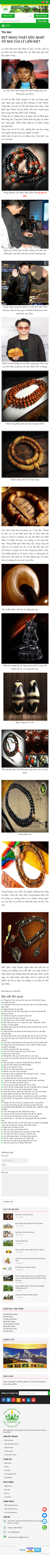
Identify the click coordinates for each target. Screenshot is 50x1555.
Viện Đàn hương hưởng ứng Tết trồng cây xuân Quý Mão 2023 (25, 1042)
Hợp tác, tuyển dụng (11, 1444)
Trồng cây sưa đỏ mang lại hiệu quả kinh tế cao (20, 1140)
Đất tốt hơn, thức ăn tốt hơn (24, 1215)
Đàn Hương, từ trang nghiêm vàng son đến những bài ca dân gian (23, 1099)
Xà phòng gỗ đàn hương (11, 1324)
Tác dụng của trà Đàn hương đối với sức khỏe (20, 1085)
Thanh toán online (10, 1455)
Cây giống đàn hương (10, 1314)
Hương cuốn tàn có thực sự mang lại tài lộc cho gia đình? (24, 1102)
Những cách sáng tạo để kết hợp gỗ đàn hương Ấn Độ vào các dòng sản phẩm (24, 1028)
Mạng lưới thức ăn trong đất (13, 1009)
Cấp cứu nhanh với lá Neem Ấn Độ (16, 1129)
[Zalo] (44, 1521)
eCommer (7, 1497)
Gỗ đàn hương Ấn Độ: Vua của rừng (16, 1049)
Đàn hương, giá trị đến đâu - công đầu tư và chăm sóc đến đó (25, 1096)
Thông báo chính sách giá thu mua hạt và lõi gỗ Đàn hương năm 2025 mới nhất (23, 1001)
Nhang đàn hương (9, 1326)
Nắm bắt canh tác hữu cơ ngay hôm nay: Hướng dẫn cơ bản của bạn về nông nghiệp (23, 1023)
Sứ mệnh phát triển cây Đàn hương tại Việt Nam (20, 1078)
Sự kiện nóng (8, 1447)
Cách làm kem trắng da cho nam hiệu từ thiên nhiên (22, 1131)
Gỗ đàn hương (8, 1317)
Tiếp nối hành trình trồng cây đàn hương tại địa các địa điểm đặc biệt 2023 (23, 1032)
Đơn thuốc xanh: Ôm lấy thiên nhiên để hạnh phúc (21, 1020)
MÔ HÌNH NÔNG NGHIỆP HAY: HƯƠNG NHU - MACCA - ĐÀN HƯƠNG (24, 1108)
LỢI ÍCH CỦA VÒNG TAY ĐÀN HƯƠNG (17, 1065)
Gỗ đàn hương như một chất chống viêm (18, 1016)
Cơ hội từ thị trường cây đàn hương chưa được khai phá (23, 1105)
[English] (47, 2)
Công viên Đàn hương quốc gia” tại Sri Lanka (19, 1051)
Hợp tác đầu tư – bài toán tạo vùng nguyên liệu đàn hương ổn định (23, 1119)
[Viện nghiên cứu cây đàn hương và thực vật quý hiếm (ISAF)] (12, 1417)
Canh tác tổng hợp (21, 1241)
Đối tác (6, 1467)
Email (3, 1165)
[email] (44, 1509)
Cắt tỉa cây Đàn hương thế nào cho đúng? (18, 1069)
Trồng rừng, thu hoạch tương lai (14, 1018)
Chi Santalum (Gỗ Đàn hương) (25, 1267)
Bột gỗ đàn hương (9, 1321)
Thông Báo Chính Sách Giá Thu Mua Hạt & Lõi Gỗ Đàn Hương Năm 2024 (24, 1005)
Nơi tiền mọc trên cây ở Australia (15, 1071)
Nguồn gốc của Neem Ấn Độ (14, 1127)
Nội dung (4, 1172)
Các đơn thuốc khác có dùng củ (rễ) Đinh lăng (20, 1134)
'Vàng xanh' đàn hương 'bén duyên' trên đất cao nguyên (23, 1114)
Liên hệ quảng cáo (10, 1512)
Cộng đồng (8, 1477)
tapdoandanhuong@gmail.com (18, 1537)
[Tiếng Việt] (43, 2)
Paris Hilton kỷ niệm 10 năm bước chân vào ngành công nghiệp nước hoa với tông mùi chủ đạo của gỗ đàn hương (24, 1123)
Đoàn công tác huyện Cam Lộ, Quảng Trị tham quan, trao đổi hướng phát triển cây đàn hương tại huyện (30, 1278)
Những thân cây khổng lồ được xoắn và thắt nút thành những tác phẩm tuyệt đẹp (23, 1046)
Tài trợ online (8, 1451)
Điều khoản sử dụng (11, 1505)
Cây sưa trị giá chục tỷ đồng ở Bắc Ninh (18, 1142)
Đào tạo (7, 1490)
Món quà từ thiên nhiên (12, 1053)
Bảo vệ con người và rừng (13, 1067)
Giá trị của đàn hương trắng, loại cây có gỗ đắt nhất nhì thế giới (26, 1087)
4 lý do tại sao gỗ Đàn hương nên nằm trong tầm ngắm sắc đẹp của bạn (24, 1059)
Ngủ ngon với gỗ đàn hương (24, 1232)
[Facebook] (44, 1515)
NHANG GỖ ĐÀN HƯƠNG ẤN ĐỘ (26, 1295)
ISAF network (8, 1440)
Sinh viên (7, 1470)
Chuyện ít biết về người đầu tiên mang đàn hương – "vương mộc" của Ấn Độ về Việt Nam (23, 1074)
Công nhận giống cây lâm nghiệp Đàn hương (19, 1111)
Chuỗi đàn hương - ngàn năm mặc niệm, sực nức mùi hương (25, 1091)
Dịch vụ (6, 1493)
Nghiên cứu (8, 1486)
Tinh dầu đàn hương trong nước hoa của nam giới (21, 1116)
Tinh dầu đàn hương (10, 1319)
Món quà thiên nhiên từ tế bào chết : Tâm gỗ (29, 1250)
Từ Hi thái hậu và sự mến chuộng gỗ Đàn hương (20, 1089)
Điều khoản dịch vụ (10, 1509)
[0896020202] (44, 1527)
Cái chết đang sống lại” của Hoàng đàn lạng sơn (20, 1136)
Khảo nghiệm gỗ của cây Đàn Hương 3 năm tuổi (20, 1094)
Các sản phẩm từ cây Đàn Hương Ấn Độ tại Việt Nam (22, 1062)
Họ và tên (5, 1156)
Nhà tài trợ (7, 1463)
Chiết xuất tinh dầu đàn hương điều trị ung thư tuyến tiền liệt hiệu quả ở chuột (23, 1012)
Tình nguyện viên (10, 1474)
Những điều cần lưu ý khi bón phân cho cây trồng (21, 1056)
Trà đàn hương (8, 1331)
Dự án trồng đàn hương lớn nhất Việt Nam (29, 1223)
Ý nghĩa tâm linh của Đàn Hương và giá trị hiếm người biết (24, 1080)
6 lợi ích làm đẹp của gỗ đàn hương (16, 1082)
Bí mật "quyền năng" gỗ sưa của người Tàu (19, 1138)
